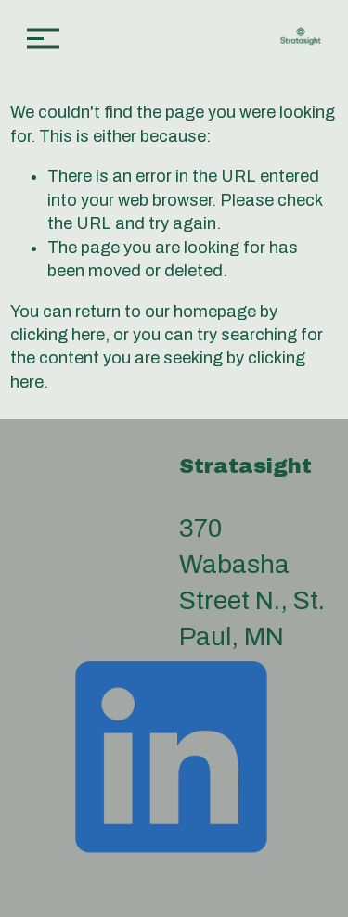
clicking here (57, 334)
